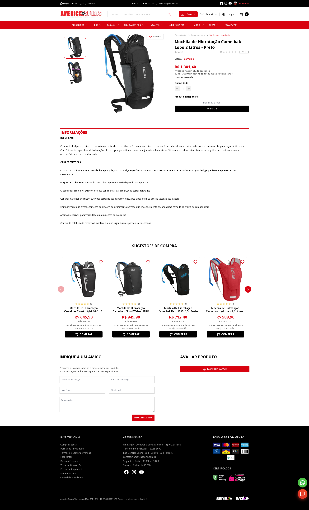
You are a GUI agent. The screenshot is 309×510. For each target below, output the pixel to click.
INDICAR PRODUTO (143, 417)
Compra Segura (68, 444)
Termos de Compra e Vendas (75, 452)
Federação (244, 3)
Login (231, 14)
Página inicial (180, 35)
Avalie (244, 52)
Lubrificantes (176, 25)
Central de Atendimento (72, 477)
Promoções (231, 25)
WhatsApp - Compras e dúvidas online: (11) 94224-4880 (152, 444)
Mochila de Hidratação (220, 35)
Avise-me (212, 108)
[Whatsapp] (302, 482)
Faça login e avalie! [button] (217, 369)
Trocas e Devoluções (71, 465)
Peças (212, 25)
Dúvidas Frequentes (70, 461)
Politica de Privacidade (72, 448)
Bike (96, 25)
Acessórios (78, 25)
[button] (248, 289)
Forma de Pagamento (71, 469)
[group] (75, 48)
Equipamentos (132, 25)
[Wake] (241, 499)
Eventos (191, 14)
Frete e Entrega (68, 473)
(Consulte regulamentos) (170, 3)
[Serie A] (225, 499)
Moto (196, 25)
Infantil (154, 25)
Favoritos (211, 14)
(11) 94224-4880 (70, 3)
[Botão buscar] (169, 14)
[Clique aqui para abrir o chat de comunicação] (302, 494)
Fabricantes (66, 456)
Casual (111, 25)
